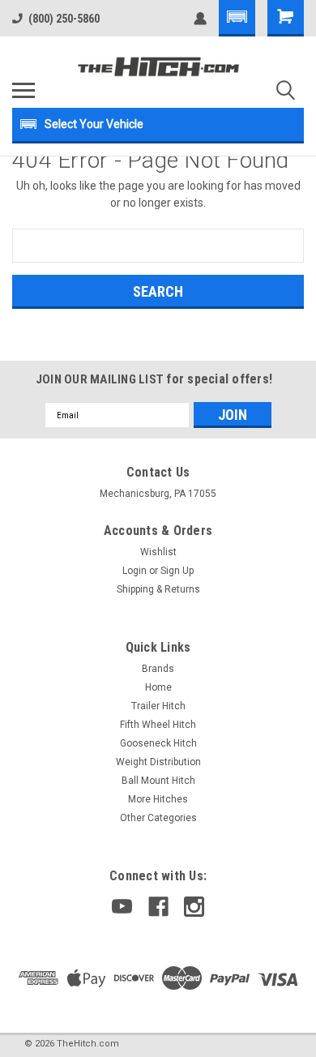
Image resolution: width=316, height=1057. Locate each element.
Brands (158, 668)
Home (158, 687)
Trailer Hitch (158, 706)
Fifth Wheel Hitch (158, 724)
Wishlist (158, 552)
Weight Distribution (158, 762)
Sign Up (177, 570)
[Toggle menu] (23, 90)
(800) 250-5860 (64, 18)
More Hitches (158, 799)
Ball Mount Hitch (158, 780)
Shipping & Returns (158, 589)
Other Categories (158, 818)
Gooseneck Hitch (158, 743)
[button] (237, 18)
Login (134, 570)
